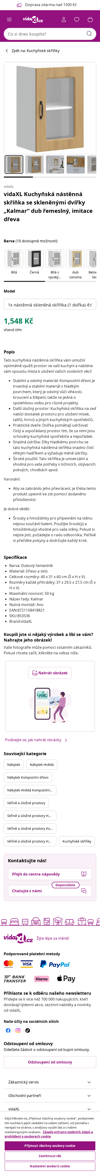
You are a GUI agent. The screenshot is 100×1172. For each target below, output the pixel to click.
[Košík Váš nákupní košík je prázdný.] (90, 19)
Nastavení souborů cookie (50, 1166)
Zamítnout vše (50, 1156)
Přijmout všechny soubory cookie (49, 1146)
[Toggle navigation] (9, 19)
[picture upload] (50, 705)
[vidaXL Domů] (32, 19)
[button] (14, 264)
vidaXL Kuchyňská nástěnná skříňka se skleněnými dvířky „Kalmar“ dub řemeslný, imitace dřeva (48, 206)
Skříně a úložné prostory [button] (26, 803)
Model (9, 291)
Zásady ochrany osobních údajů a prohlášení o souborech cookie (49, 1134)
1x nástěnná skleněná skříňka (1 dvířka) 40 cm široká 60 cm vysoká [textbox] (51, 305)
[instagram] (18, 1030)
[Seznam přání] (77, 19)
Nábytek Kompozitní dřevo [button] (27, 777)
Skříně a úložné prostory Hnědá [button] (31, 815)
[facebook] (8, 1030)
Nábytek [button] (13, 764)
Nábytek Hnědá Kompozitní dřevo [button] (31, 790)
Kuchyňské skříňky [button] (77, 841)
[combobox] (50, 34)
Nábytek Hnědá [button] (42, 764)
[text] (18, 322)
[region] (50, 1142)
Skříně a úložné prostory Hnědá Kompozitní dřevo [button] (31, 841)
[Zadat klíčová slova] (89, 33)
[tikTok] (27, 1030)
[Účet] (64, 19)
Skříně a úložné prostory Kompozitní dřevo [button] (31, 828)
